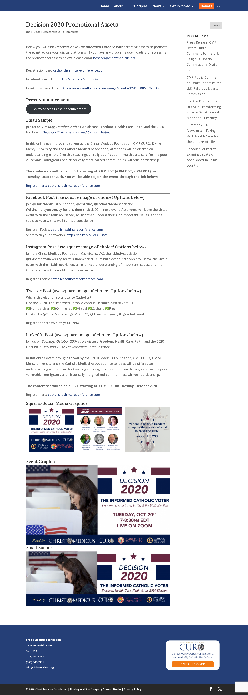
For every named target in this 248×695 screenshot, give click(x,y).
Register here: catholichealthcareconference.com (63, 185)
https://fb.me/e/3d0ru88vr (79, 79)
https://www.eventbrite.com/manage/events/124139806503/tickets (111, 88)
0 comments (70, 32)
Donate (206, 6)
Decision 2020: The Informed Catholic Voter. (76, 132)
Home (104, 6)
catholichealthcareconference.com (79, 70)
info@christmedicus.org (40, 667)
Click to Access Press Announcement (59, 109)
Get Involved (180, 6)
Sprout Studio (112, 689)
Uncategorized (51, 32)
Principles (139, 6)
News (156, 6)
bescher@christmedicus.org (114, 58)
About (119, 6)
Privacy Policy (133, 689)
